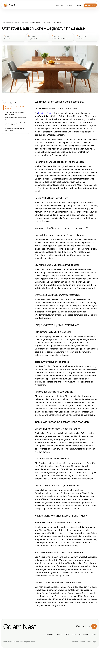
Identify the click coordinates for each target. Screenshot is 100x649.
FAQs (67, 634)
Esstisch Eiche (45, 113)
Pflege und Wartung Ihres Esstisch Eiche (15, 118)
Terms (89, 641)
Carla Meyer (8, 39)
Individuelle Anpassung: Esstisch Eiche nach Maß (15, 124)
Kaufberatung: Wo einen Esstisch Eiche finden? (15, 129)
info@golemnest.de (80, 634)
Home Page (49, 634)
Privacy (82, 641)
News (9, 22)
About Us (75, 641)
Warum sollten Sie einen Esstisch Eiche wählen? (15, 113)
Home (4, 22)
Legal (94, 641)
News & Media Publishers (20, 22)
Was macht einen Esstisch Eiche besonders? (15, 107)
